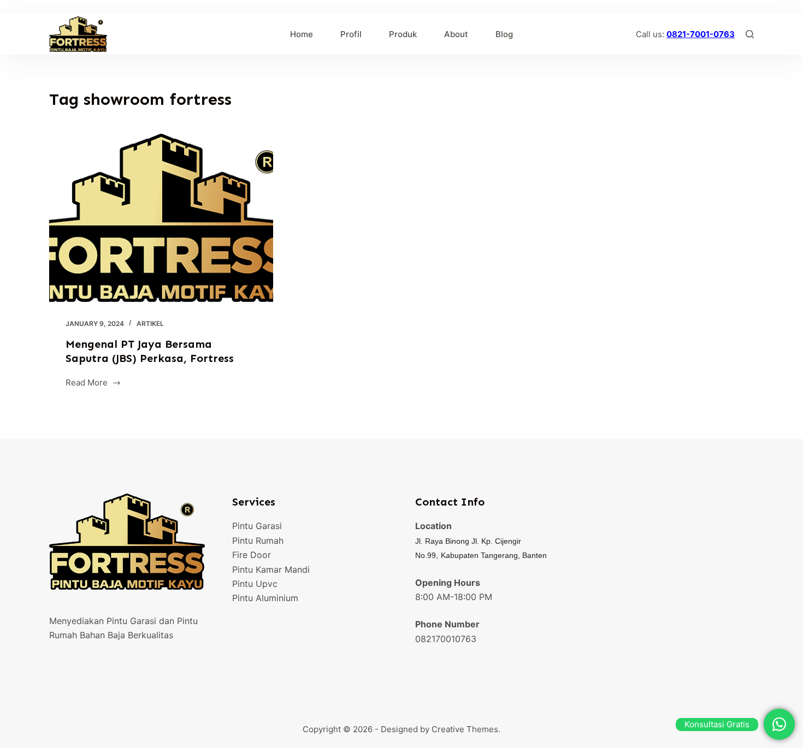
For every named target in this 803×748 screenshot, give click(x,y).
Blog (504, 34)
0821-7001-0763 (700, 34)
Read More (87, 383)
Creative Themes (465, 729)
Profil (351, 34)
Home (301, 34)
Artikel (150, 323)
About (456, 34)
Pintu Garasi (257, 525)
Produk (403, 34)
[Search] (750, 34)
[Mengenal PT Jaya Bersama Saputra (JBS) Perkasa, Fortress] (161, 218)
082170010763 (445, 638)
